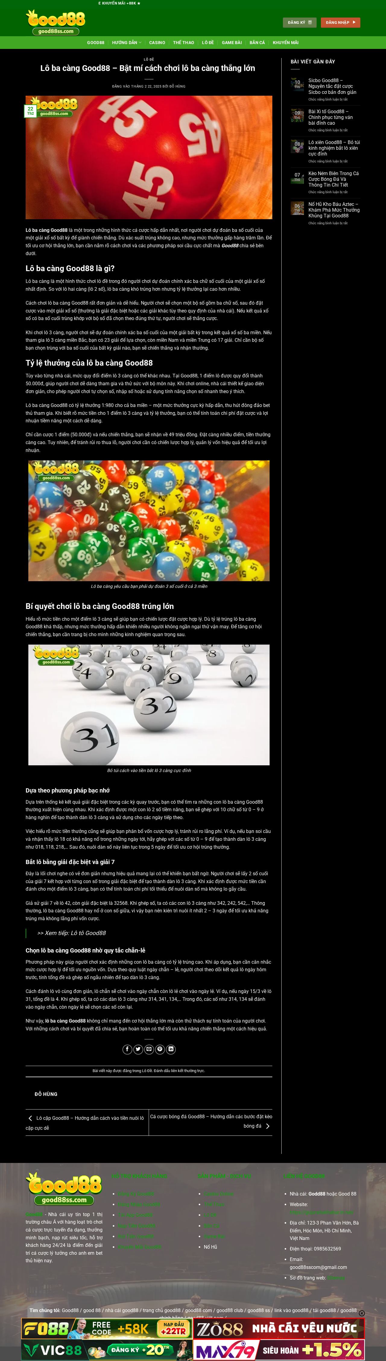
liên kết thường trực (187, 1070)
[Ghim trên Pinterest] (160, 1050)
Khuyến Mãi (286, 42)
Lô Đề (208, 42)
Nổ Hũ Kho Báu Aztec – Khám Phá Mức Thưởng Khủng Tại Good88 (334, 210)
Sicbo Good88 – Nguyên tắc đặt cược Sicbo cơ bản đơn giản (332, 86)
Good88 (95, 42)
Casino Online (218, 1194)
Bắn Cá (257, 42)
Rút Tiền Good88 (136, 1236)
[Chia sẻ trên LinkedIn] (171, 1050)
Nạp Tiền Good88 (136, 1226)
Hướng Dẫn (125, 42)
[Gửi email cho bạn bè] (149, 1050)
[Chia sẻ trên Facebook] (127, 1050)
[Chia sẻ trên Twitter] (138, 1050)
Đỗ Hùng (177, 86)
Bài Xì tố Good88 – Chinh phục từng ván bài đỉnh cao (330, 117)
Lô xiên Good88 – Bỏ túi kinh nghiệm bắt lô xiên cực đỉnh (334, 148)
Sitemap (336, 1278)
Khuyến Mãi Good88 (139, 1247)
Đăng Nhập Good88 (139, 1204)
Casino (157, 42)
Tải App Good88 (135, 1215)
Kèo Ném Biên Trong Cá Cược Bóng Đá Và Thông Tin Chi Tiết (333, 179)
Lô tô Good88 (88, 933)
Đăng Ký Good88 (136, 1194)
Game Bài (232, 42)
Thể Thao (183, 42)
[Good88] (56, 22)
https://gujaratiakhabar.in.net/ (322, 1212)
